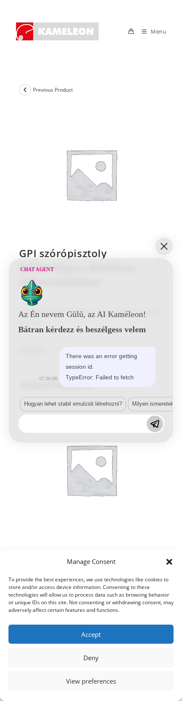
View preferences (91, 681)
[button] (169, 562)
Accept (91, 634)
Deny (91, 657)
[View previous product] (25, 90)
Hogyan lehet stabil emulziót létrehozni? (73, 404)
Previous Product (53, 89)
